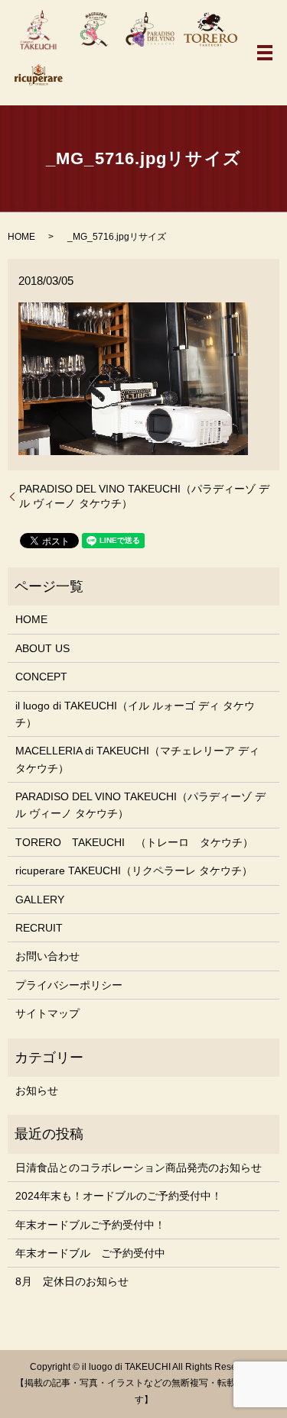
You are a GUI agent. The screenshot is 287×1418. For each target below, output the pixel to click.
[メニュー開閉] (264, 52)
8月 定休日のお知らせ (72, 1281)
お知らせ (36, 1090)
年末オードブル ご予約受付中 (90, 1253)
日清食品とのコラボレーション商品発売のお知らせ (138, 1167)
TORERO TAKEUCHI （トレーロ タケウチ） (134, 842)
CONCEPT (41, 676)
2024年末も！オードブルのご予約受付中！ (118, 1196)
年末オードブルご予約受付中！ (90, 1225)
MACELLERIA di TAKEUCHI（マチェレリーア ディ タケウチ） (137, 759)
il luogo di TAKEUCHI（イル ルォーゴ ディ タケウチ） (135, 713)
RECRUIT (39, 928)
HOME (21, 236)
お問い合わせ (47, 956)
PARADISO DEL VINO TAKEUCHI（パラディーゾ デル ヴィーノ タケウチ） (144, 496)
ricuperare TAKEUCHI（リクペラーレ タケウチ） (134, 870)
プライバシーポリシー (68, 985)
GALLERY (39, 899)
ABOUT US (42, 648)
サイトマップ (47, 1013)
